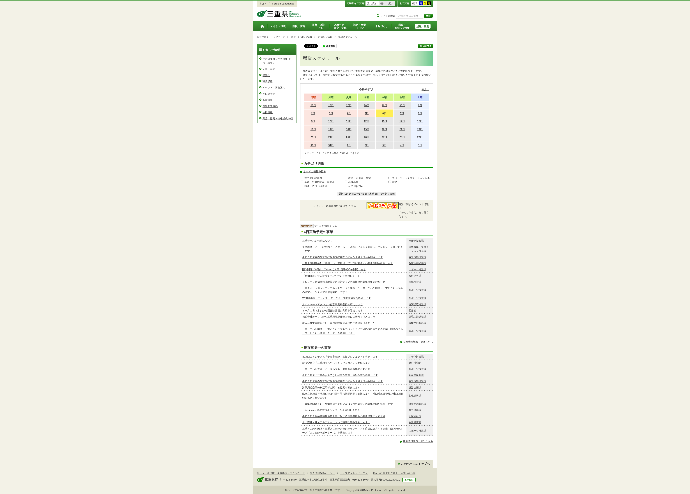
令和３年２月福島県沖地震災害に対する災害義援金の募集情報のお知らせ (343, 281)
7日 (402, 113)
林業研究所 (415, 422)
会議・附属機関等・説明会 (319, 182)
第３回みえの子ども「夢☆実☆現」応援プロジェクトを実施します (340, 356)
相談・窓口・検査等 (315, 186)
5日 (367, 113)
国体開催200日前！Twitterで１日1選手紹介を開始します (334, 269)
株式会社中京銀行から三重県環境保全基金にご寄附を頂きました (338, 322)
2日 (313, 113)
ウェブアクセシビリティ (354, 473)
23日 (313, 137)
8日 (420, 113)
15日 (420, 121)
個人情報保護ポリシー (322, 473)
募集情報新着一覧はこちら (418, 441)
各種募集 (353, 182)
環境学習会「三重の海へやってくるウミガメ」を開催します (336, 362)
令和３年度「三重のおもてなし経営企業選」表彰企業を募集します (340, 375)
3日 (331, 113)
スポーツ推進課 (417, 269)
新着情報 (268, 100)
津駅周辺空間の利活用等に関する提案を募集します (331, 387)
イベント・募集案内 (274, 87)
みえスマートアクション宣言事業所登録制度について (332, 304)
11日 (348, 121)
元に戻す (372, 3)
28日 (402, 137)
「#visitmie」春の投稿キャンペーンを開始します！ (331, 275)
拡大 (390, 3)
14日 (402, 121)
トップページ (278, 37)
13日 (384, 121)
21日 (402, 129)
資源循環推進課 (417, 304)
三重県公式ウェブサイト (279, 13)
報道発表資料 (270, 106)
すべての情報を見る (314, 171)
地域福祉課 (415, 281)
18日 (348, 129)
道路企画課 (415, 387)
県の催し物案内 (313, 178)
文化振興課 (415, 395)
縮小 (382, 3)
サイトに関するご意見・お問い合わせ (394, 473)
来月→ (425, 89)
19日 (366, 129)
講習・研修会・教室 (359, 178)
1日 (420, 105)
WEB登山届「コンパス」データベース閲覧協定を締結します (336, 298)
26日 (366, 137)
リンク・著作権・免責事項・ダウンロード (281, 473)
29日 (420, 137)
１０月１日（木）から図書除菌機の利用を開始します (332, 310)
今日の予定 (269, 93)
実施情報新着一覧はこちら (418, 341)
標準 (414, 3)
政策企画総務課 (417, 263)
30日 (313, 145)
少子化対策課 (416, 356)
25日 (348, 137)
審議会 (266, 75)
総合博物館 (415, 362)
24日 (331, 137)
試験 (394, 182)
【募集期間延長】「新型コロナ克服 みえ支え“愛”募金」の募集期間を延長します (347, 263)
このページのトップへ (415, 463)
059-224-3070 (360, 479)
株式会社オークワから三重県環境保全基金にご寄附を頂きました (338, 316)
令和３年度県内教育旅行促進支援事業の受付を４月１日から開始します (342, 257)
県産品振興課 (416, 240)
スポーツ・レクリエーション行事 (411, 178)
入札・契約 (269, 69)
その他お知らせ (357, 186)
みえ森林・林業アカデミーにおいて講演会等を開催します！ (336, 422)
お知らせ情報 (325, 37)
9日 (313, 121)
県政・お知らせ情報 (301, 37)
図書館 (412, 310)
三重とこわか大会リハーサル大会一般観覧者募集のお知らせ (336, 369)
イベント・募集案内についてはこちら (334, 206)
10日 (331, 121)
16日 (313, 129)
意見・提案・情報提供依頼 (278, 118)
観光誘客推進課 (417, 257)
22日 (420, 129)
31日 (331, 145)
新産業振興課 (416, 375)
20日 (384, 129)
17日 (331, 129)
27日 (384, 137)
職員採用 (268, 81)
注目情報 (268, 112)
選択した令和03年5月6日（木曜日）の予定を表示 (367, 193)
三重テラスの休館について (317, 240)
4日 (349, 113)
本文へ (263, 3)
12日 (366, 121)
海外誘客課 (415, 275)
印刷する (425, 46)
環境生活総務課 (417, 316)
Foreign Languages (283, 3)
